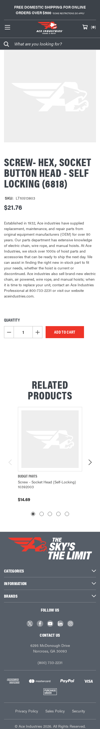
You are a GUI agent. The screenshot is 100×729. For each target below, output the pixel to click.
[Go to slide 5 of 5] (67, 514)
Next (89, 462)
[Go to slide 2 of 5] (41, 514)
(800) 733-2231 (50, 662)
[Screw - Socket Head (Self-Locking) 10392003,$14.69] (50, 439)
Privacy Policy (26, 710)
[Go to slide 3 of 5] (50, 514)
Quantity (12, 320)
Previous (10, 462)
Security (78, 710)
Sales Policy (55, 710)
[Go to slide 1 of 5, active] (33, 514)
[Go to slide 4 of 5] (58, 514)
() (93, 26)
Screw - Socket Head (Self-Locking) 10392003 (47, 484)
